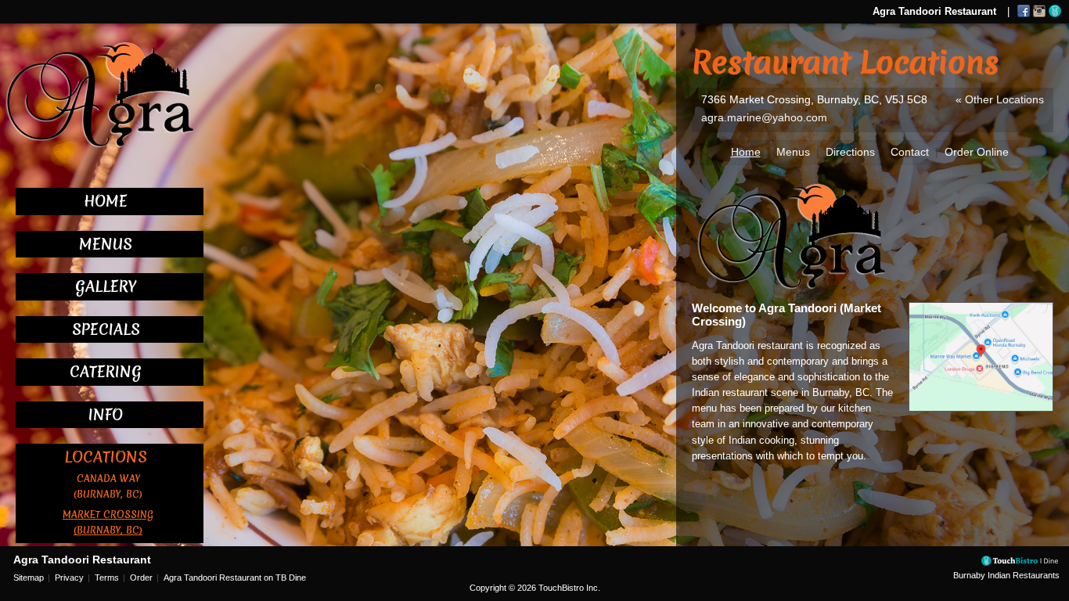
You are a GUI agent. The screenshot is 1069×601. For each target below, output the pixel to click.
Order (141, 577)
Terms (107, 577)
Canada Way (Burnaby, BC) (108, 486)
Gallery (105, 286)
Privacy (69, 577)
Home (106, 201)
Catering (106, 372)
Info (105, 415)
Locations (105, 457)
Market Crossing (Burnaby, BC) (108, 522)
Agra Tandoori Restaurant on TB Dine (235, 577)
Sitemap (28, 577)
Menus (105, 244)
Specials (106, 329)
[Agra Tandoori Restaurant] (98, 94)
